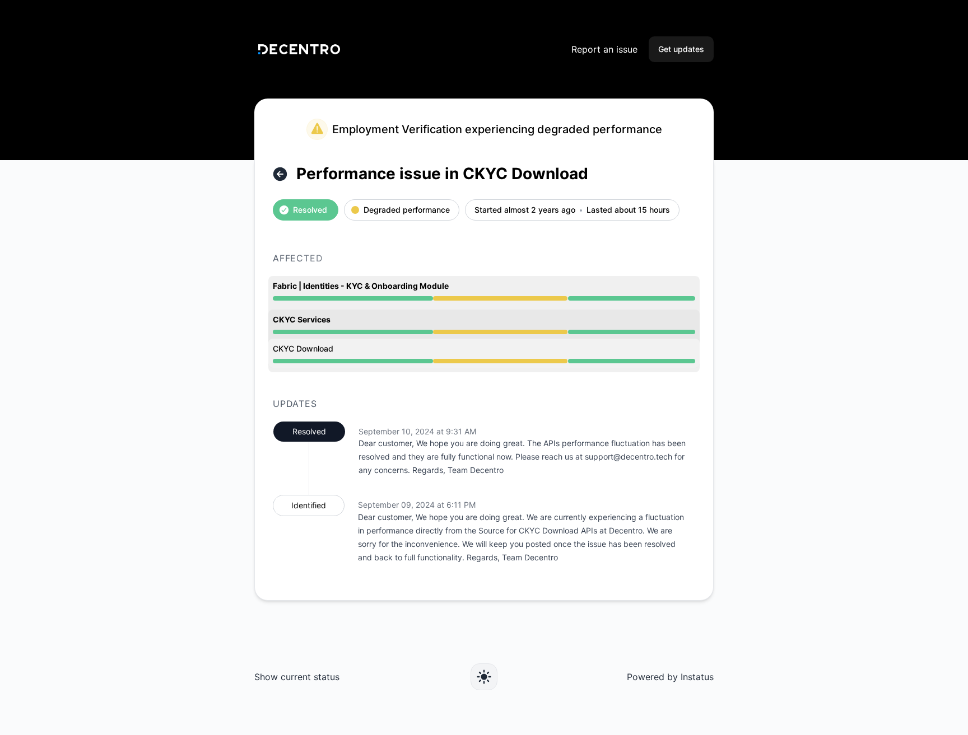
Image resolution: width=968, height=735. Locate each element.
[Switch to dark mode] (484, 676)
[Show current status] (280, 174)
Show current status (296, 676)
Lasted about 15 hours (628, 210)
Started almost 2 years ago (524, 210)
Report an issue (604, 49)
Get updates (681, 49)
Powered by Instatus (670, 676)
